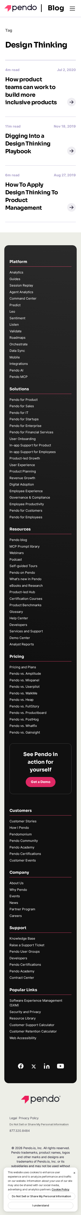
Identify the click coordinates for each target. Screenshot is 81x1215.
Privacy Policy (29, 1118)
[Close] (74, 1173)
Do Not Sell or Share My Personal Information (41, 1196)
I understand (40, 1205)
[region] (40, 1189)
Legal (13, 1118)
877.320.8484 (20, 1130)
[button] (71, 102)
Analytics (16, 272)
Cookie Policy (60, 1189)
